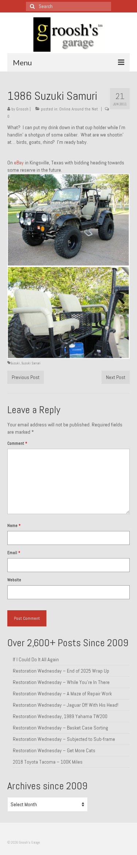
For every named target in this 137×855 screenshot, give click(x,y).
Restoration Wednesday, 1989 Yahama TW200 (60, 716)
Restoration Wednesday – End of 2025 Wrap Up (61, 670)
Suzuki (15, 363)
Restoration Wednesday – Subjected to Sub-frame (64, 739)
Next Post (115, 377)
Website (14, 579)
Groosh (22, 109)
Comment (17, 443)
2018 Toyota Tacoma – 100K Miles (48, 761)
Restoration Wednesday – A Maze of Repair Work (62, 693)
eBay (19, 162)
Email (13, 552)
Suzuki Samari (31, 363)
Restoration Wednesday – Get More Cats (54, 750)
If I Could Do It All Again (36, 659)
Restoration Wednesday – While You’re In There (61, 682)
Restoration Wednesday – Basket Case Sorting (60, 727)
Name (13, 525)
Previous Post (25, 377)
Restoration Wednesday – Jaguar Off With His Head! (65, 705)
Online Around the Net (78, 109)
